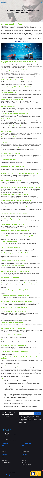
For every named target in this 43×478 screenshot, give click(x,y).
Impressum (24, 467)
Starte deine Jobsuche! (21, 41)
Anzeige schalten (25, 449)
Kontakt (23, 458)
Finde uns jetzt (24, 462)
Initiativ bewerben (5, 460)
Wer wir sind (24, 460)
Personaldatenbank (25, 451)
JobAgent (4, 449)
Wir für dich (4, 451)
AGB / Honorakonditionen (26, 464)
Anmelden (37, 413)
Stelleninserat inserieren (6, 462)
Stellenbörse (4, 458)
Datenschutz (24, 466)
